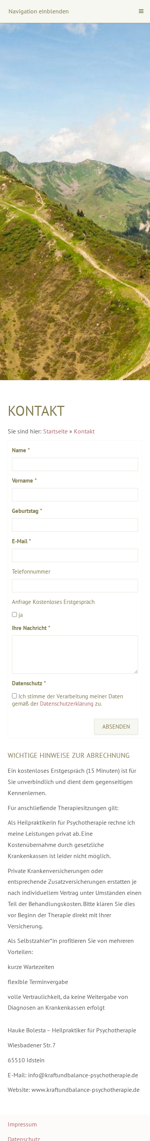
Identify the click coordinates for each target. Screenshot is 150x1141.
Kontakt (84, 431)
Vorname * (24, 480)
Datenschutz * (29, 683)
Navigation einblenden (38, 11)
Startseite (55, 431)
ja (20, 614)
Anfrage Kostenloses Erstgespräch (53, 601)
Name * (21, 450)
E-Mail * (21, 541)
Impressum (22, 1124)
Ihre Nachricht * (31, 628)
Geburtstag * (27, 510)
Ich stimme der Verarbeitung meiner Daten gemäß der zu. (67, 700)
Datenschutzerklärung (66, 703)
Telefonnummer (31, 571)
